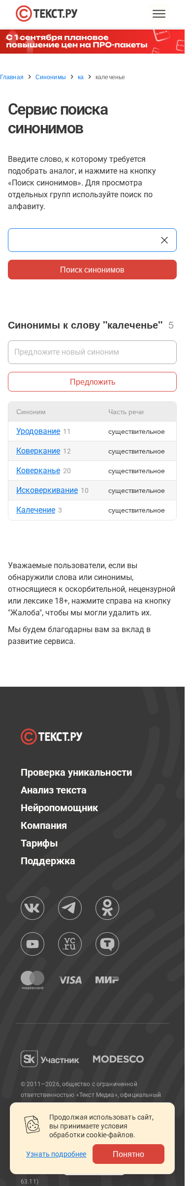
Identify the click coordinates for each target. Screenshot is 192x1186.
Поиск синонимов (92, 269)
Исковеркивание (47, 490)
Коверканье (38, 470)
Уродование (38, 431)
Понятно (128, 1153)
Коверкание (38, 451)
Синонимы (50, 76)
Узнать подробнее (56, 1154)
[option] (96, 42)
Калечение (35, 510)
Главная (12, 76)
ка (81, 76)
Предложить (92, 381)
